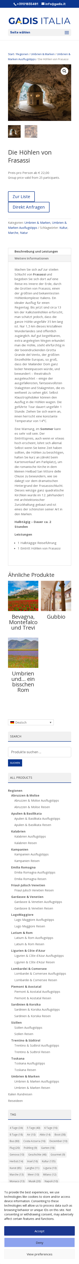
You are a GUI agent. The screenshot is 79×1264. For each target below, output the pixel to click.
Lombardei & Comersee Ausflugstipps (40, 973)
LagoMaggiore (22, 915)
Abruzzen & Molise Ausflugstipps (36, 800)
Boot (60, 1134)
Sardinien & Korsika (26, 1004)
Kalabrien (18, 831)
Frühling (30, 1148)
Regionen (22, 54)
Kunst (15, 1168)
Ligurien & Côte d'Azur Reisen (34, 962)
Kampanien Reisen (27, 861)
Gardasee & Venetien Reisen (33, 908)
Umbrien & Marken (43, 54)
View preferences (39, 1254)
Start (11, 54)
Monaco (17, 1181)
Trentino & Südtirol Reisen (32, 1052)
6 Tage (50, 1128)
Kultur (63, 228)
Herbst (16, 1161)
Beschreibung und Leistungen (36, 251)
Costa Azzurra (34, 1141)
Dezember (58, 1141)
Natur (24, 233)
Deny (39, 1242)
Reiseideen (15, 1101)
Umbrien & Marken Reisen (32, 1088)
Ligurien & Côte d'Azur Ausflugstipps (39, 956)
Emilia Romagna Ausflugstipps (34, 872)
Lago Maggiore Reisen (29, 926)
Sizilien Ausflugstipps (28, 1028)
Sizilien (16, 1022)
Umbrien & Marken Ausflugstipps (36, 1081)
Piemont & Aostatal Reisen (32, 998)
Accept (39, 1231)
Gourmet (58, 1154)
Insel (32, 1161)
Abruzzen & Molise (25, 795)
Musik (34, 1181)
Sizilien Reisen (23, 1034)
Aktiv (45, 1134)
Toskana (17, 1058)
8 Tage (16, 1134)
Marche (13, 233)
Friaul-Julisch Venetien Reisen (34, 890)
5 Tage (33, 1128)
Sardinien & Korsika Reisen (32, 1016)
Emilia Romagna (23, 867)
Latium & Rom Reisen (29, 944)
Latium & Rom (22, 933)
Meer (33, 1174)
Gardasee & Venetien (27, 897)
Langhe (32, 1168)
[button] (64, 71)
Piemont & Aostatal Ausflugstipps (37, 992)
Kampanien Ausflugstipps (31, 854)
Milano (49, 1174)
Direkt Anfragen (29, 207)
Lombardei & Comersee (29, 969)
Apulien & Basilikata (26, 813)
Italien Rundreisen (20, 1094)
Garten (47, 1148)
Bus (14, 1141)
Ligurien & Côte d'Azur (28, 951)
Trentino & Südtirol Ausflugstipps (36, 1045)
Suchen (15, 762)
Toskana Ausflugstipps (29, 1063)
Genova (17, 1154)
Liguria (49, 1168)
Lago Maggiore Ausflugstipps (34, 920)
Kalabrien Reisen (25, 843)
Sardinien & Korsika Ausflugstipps (37, 1009)
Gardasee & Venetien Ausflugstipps (38, 902)
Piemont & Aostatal (26, 987)
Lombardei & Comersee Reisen (35, 980)
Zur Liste (21, 196)
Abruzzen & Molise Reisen (32, 807)
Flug (15, 1148)
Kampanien (19, 849)
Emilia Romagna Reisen (30, 879)
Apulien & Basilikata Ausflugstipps (37, 819)
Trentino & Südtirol (25, 1040)
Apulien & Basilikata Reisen (32, 825)
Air (31, 1134)
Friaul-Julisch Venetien (28, 885)
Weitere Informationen (32, 258)
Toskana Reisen (25, 1070)
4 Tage (16, 1128)
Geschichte (37, 1154)
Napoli (51, 1181)
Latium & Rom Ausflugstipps (33, 938)
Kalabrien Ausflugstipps (30, 836)
